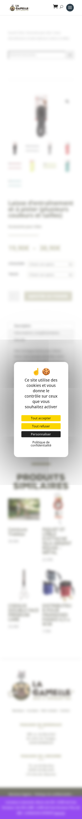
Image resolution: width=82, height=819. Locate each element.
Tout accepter (41, 418)
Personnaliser (41, 434)
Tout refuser (41, 426)
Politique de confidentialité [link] (41, 443)
